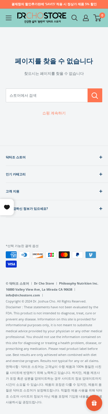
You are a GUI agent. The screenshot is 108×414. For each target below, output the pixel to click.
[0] (97, 17)
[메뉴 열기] (9, 18)
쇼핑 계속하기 (54, 113)
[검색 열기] (74, 18)
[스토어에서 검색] (95, 95)
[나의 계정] (86, 18)
